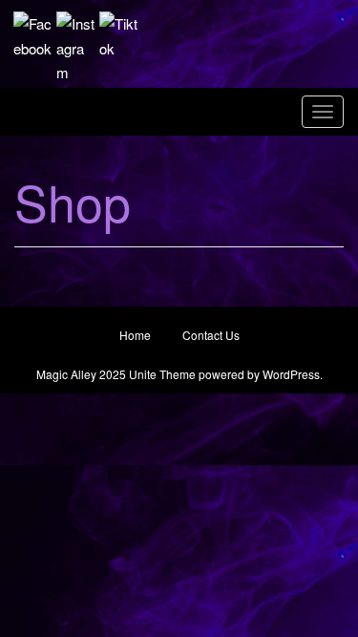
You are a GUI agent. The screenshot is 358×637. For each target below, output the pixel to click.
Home (135, 335)
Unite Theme (162, 374)
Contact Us (211, 335)
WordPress (291, 374)
